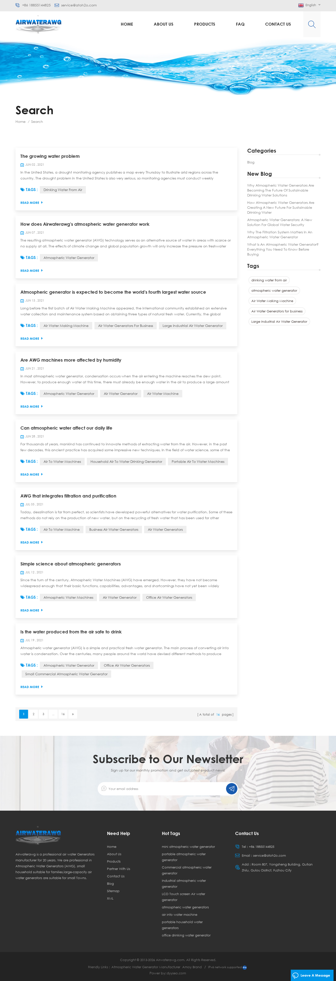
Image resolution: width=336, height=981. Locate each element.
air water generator (120, 393)
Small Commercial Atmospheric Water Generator (66, 674)
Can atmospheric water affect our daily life (66, 428)
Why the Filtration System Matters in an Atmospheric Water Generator (279, 234)
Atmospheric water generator (69, 665)
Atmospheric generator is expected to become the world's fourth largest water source (113, 292)
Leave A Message (315, 975)
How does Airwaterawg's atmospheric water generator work (84, 224)
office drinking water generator (186, 935)
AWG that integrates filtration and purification (68, 496)
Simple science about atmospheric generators (70, 563)
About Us (163, 24)
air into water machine (179, 915)
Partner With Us (118, 869)
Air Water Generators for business (277, 311)
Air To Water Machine (62, 529)
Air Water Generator (120, 597)
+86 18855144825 (36, 5)
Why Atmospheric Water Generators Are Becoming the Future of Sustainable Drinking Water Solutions (280, 190)
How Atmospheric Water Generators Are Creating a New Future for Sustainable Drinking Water (280, 207)
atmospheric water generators (185, 907)
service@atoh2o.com (79, 5)
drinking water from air (269, 280)
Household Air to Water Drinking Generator (126, 461)
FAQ (240, 24)
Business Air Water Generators (113, 529)
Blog (250, 162)
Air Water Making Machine (272, 301)
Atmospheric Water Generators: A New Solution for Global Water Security (279, 222)
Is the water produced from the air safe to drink (71, 631)
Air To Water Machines (62, 461)
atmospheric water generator (274, 290)
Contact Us (278, 24)
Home (127, 24)
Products (204, 24)
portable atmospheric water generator (184, 857)
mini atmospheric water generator (188, 847)
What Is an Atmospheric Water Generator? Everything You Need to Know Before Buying (283, 249)
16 (63, 714)
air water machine (163, 393)
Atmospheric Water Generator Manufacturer (145, 967)
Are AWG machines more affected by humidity (70, 360)
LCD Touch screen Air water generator (183, 897)
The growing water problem (50, 156)
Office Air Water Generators (169, 597)
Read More (29, 203)
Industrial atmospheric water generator (184, 883)
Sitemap (113, 891)
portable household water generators (182, 925)
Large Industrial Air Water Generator (279, 321)
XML (110, 898)
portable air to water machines (198, 461)
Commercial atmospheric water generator (187, 870)
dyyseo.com (176, 973)
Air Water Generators (165, 529)
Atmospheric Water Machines (68, 597)
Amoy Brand (192, 967)
